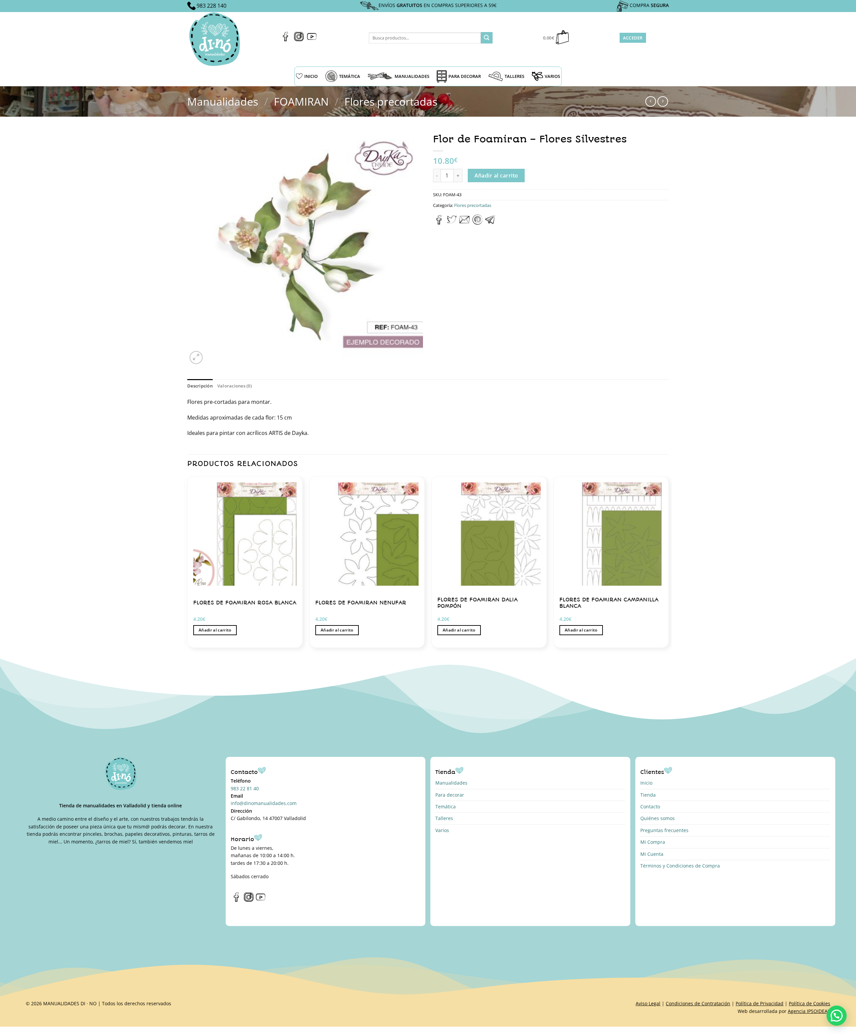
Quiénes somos (657, 818)
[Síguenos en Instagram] (299, 39)
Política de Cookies (809, 1003)
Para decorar (449, 795)
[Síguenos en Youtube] (312, 39)
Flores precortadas (390, 101)
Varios (442, 830)
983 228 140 (211, 5)
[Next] (668, 564)
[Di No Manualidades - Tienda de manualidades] (216, 39)
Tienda (648, 795)
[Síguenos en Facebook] (286, 39)
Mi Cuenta (651, 854)
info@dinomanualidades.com (264, 803)
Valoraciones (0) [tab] (234, 386)
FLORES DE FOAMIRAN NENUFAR (360, 602)
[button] (837, 1016)
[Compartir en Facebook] (439, 223)
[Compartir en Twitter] (452, 223)
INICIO (311, 76)
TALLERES (514, 76)
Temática (445, 806)
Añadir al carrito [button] (215, 629)
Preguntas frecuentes (664, 830)
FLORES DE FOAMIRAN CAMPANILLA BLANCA (608, 602)
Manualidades (222, 101)
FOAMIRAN (301, 101)
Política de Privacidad (759, 1003)
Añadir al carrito (496, 175)
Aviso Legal (648, 1003)
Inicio (646, 783)
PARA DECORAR (464, 76)
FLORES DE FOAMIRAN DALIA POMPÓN (477, 602)
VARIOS (552, 76)
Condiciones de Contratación (698, 1003)
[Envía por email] (464, 223)
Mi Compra (652, 842)
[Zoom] (196, 357)
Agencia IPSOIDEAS (809, 1011)
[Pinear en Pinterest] (477, 223)
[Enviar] (486, 37)
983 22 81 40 (245, 788)
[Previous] (188, 564)
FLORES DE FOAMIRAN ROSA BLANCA (244, 602)
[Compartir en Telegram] (490, 223)
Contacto (650, 806)
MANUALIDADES (412, 76)
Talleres (444, 818)
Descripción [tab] (200, 386)
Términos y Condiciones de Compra (680, 865)
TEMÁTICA (349, 76)
